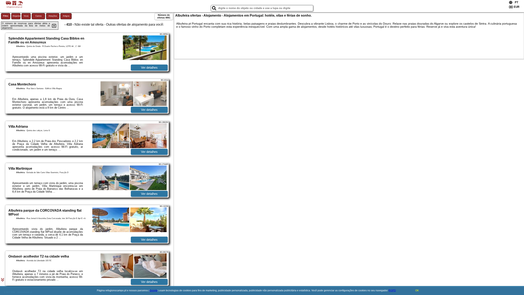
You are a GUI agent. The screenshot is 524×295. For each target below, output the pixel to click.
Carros (38, 16)
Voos (26, 16)
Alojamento (16, 16)
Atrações (53, 16)
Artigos (66, 16)
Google (153, 290)
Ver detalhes (149, 67)
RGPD (392, 290)
